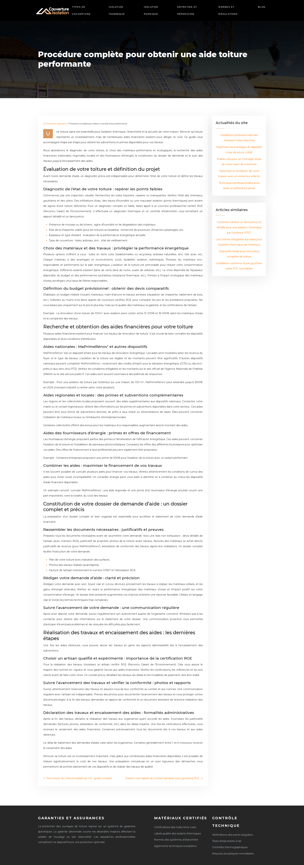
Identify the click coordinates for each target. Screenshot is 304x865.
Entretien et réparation (187, 10)
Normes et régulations (228, 10)
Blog (261, 7)
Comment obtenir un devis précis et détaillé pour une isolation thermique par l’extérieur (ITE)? (239, 227)
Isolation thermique (117, 10)
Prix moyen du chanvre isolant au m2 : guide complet (79, 778)
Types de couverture (81, 10)
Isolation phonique (151, 10)
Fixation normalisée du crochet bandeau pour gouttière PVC (162, 778)
